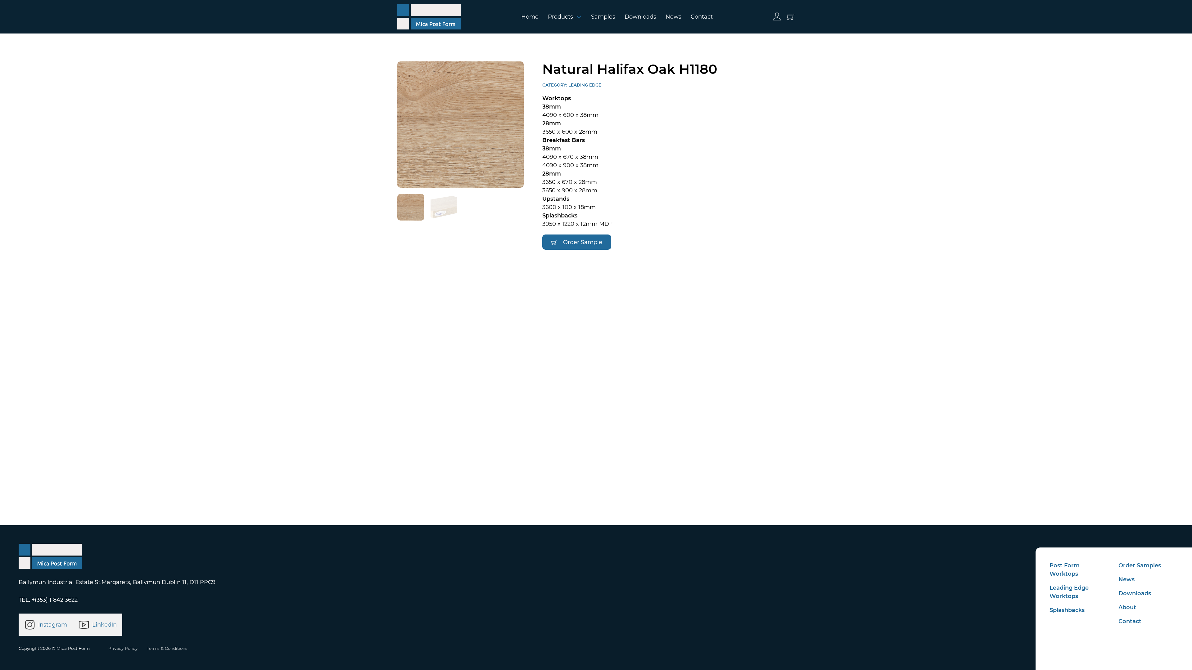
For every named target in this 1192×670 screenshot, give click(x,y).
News (673, 16)
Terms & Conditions (167, 648)
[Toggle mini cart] (791, 17)
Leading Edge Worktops (1069, 592)
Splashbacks (1067, 610)
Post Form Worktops (1065, 569)
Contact (702, 16)
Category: (555, 85)
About (1127, 607)
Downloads (640, 16)
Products (560, 16)
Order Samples (1139, 565)
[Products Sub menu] (579, 16)
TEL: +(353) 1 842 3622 (48, 599)
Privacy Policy (123, 648)
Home (530, 16)
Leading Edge (584, 85)
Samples (603, 16)
